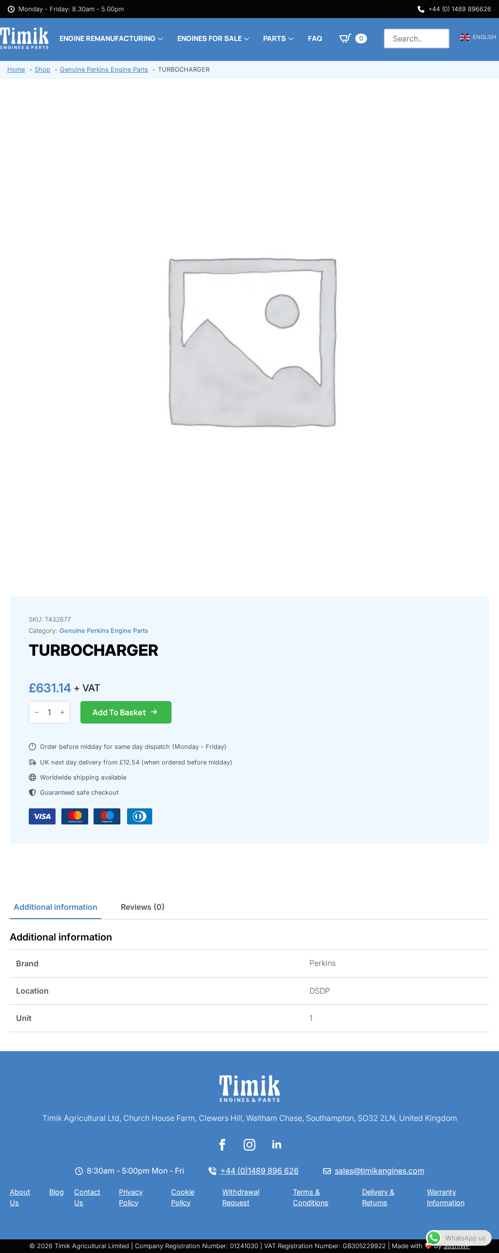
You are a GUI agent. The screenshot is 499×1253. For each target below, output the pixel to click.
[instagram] (249, 1144)
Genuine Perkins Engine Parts (103, 630)
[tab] (55, 907)
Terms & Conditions (310, 1197)
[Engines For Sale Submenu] (246, 38)
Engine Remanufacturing (107, 38)
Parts (274, 38)
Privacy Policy (131, 1197)
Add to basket (119, 712)
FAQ (315, 38)
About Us (20, 1197)
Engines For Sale (209, 38)
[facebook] (222, 1144)
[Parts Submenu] (290, 38)
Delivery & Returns (378, 1197)
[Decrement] (36, 712)
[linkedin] (277, 1144)
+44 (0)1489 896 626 (259, 1170)
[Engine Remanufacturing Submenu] (159, 38)
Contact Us (87, 1197)
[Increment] (62, 712)
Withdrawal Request (240, 1197)
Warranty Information (445, 1197)
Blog (56, 1192)
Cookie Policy (182, 1197)
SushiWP (456, 1246)
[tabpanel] (249, 981)
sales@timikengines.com (379, 1170)
